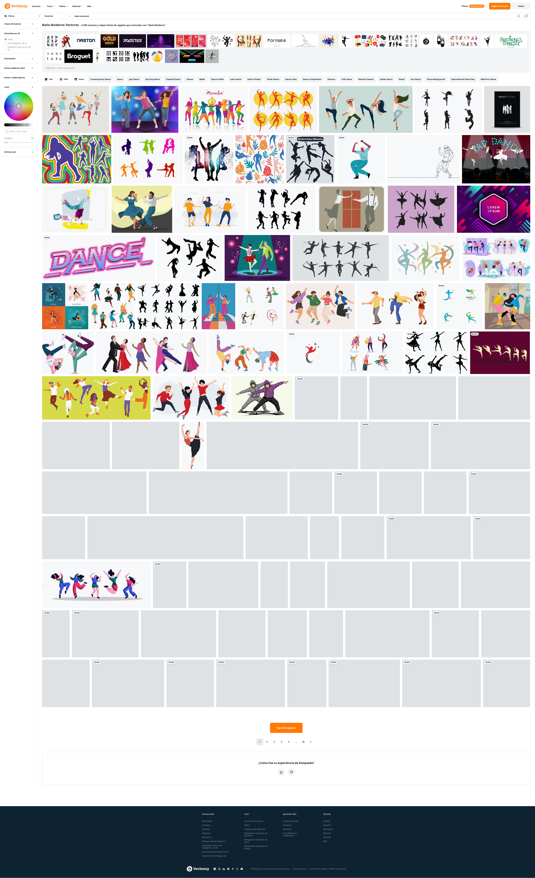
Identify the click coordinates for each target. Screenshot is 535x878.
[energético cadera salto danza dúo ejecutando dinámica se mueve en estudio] (316, 398)
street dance (273, 79)
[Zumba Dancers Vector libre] (214, 109)
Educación (207, 837)
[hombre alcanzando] (307, 584)
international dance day (463, 79)
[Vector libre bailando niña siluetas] (448, 109)
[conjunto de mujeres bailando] (96, 584)
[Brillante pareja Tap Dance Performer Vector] (257, 258)
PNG (66, 79)
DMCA (247, 825)
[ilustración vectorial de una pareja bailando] (507, 306)
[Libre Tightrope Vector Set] (76, 445)
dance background (436, 79)
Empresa (206, 833)
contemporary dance (100, 79)
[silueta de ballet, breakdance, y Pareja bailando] (368, 584)
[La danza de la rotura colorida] (75, 209)
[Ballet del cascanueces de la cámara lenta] (500, 352)
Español (327, 825)
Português (328, 829)
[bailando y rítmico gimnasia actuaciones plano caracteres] (260, 306)
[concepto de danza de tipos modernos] (65, 306)
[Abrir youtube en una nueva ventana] (242, 869)
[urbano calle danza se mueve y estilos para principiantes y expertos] (262, 398)
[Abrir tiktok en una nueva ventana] (233, 869)
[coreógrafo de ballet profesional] (445, 492)
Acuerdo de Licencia (253, 821)
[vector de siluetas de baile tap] (340, 258)
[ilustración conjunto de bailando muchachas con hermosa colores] (387, 633)
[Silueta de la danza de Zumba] (76, 159)
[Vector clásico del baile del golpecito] (351, 209)
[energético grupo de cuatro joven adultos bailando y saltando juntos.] (320, 306)
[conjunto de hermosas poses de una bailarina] (412, 398)
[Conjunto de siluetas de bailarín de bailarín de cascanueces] (421, 209)
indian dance (386, 79)
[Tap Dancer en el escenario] (496, 159)
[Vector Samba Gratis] (148, 159)
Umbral (8, 138)
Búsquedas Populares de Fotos (256, 840)
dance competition (312, 79)
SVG (51, 79)
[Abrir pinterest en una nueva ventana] (228, 869)
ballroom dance (488, 79)
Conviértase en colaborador (290, 834)
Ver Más (212, 56)
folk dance (346, 79)
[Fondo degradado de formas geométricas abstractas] (493, 209)
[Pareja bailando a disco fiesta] (218, 306)
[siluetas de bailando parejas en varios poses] (250, 683)
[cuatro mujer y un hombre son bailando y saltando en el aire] (287, 633)
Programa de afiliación (254, 829)
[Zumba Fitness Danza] (144, 109)
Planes (465, 6)
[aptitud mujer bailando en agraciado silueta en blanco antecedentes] (436, 352)
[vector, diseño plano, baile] (355, 492)
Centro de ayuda (290, 821)
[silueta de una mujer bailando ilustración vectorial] (306, 683)
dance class (291, 79)
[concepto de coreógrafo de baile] (400, 492)
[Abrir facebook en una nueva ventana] (215, 869)
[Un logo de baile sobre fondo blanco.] (98, 258)
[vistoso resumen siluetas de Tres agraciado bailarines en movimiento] (425, 258)
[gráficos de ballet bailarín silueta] (56, 633)
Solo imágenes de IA (17, 43)
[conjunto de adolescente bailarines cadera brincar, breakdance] (94, 492)
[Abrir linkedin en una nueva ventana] (224, 869)
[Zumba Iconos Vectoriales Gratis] (283, 109)
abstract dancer (366, 79)
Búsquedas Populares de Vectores (256, 834)
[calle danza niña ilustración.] (311, 492)
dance (120, 79)
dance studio (217, 79)
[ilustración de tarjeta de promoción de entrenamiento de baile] (394, 445)
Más (89, 6)
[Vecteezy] (15, 6)
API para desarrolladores (213, 841)
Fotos (49, 6)
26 (303, 741)
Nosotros (287, 829)
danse (402, 79)
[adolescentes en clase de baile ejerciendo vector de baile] (246, 352)
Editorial (76, 6)
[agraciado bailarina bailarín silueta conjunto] (190, 683)
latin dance (235, 79)
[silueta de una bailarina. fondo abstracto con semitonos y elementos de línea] (105, 633)
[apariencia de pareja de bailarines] (63, 537)
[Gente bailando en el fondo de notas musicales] (209, 159)
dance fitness (254, 79)
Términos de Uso (300, 869)
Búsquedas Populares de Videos (256, 847)
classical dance (173, 79)
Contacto (287, 825)
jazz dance (134, 79)
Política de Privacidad (318, 869)
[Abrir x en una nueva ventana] (237, 869)
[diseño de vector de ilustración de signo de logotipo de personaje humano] (459, 306)
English (326, 821)
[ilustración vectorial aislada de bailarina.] (274, 584)
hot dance (416, 79)
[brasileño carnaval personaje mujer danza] (372, 352)
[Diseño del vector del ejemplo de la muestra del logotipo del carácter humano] (313, 352)
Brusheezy (207, 821)
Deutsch (327, 833)
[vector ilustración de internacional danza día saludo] (441, 683)
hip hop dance (152, 79)
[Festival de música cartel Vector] (507, 109)
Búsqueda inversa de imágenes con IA (212, 846)
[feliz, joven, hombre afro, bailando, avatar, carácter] (361, 159)
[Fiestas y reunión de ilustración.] (435, 584)
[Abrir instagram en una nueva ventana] (219, 869)
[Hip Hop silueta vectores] (189, 258)
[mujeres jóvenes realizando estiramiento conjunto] (128, 683)
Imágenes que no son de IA (19, 48)
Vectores (36, 6)
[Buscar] (518, 16)
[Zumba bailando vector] (75, 109)
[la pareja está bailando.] (505, 633)
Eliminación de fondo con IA (215, 851)
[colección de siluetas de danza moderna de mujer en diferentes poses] (310, 159)
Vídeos (62, 6)
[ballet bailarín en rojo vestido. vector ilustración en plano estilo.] (241, 633)
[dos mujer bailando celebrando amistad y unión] (353, 398)
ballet (202, 79)
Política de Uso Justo (337, 869)
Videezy (205, 829)
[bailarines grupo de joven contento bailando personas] (277, 537)
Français (327, 837)
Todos (10, 39)
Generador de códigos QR (214, 856)
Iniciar (521, 6)
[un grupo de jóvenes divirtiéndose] (96, 398)
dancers (331, 79)
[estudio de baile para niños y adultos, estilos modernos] (496, 258)
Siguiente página (286, 727)
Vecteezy (206, 825)
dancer (190, 79)
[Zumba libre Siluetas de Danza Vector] (282, 209)
